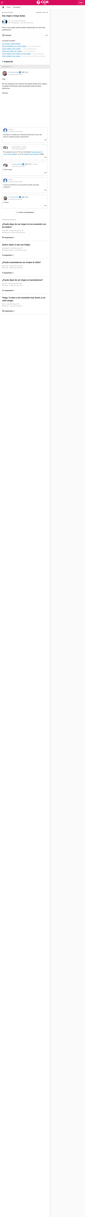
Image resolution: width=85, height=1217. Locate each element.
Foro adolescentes (34, 46)
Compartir (8, 35)
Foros (8, 7)
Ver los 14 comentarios (26, 212)
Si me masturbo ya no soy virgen (14, 46)
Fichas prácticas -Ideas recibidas (34, 56)
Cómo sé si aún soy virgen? (12, 51)
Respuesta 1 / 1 (7, 67)
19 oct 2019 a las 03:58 (15, 131)
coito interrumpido (10, 154)
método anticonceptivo (32, 154)
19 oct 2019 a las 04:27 (18, 166)
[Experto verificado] (20, 72)
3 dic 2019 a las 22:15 (27, 23)
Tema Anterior (8, 12)
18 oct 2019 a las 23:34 (15, 74)
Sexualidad (16, 7)
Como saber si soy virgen (11, 49)
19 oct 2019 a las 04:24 (18, 149)
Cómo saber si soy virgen (11, 56)
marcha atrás (36, 152)
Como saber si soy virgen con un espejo (16, 54)
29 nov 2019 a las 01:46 (15, 199)
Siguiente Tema (41, 12)
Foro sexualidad (29, 51)
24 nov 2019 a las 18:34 (15, 181)
